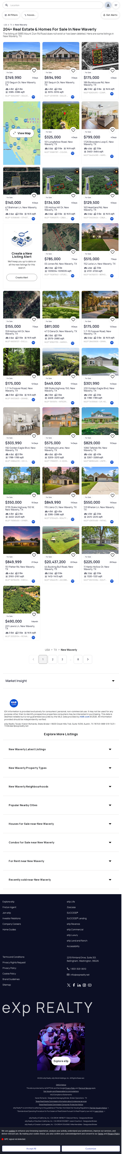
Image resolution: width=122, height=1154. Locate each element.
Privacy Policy (9, 968)
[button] (61, 680)
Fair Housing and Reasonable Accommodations (61, 1091)
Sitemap (7, 985)
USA (47, 650)
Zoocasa (71, 907)
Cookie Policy (9, 973)
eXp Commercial (75, 929)
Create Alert (22, 277)
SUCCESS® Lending (77, 918)
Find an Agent (9, 907)
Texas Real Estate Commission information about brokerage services (61, 1101)
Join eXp (7, 913)
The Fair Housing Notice (98, 1108)
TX (55, 650)
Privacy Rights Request (14, 962)
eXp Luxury (72, 935)
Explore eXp (8, 902)
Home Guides (9, 929)
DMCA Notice (61, 1085)
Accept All (31, 1148)
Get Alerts (111, 14)
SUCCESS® (72, 913)
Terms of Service (85, 1088)
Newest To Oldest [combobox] (31, 14)
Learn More (99, 1111)
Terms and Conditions (13, 957)
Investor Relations (11, 918)
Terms (100, 1134)
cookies (12, 1131)
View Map (24, 133)
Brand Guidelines (11, 979)
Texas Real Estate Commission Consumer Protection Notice (61, 1104)
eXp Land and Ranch (77, 941)
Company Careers (12, 924)
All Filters (12, 14)
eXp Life (71, 902)
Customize (90, 1148)
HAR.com (85, 716)
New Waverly (69, 650)
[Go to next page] (87, 659)
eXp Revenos (73, 924)
